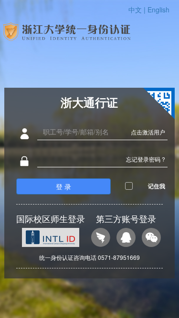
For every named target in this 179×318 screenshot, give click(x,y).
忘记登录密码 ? (145, 159)
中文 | (137, 9)
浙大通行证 (89, 102)
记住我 (156, 186)
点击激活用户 (148, 132)
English (158, 9)
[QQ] (126, 239)
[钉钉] (101, 239)
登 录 (63, 186)
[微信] (151, 239)
